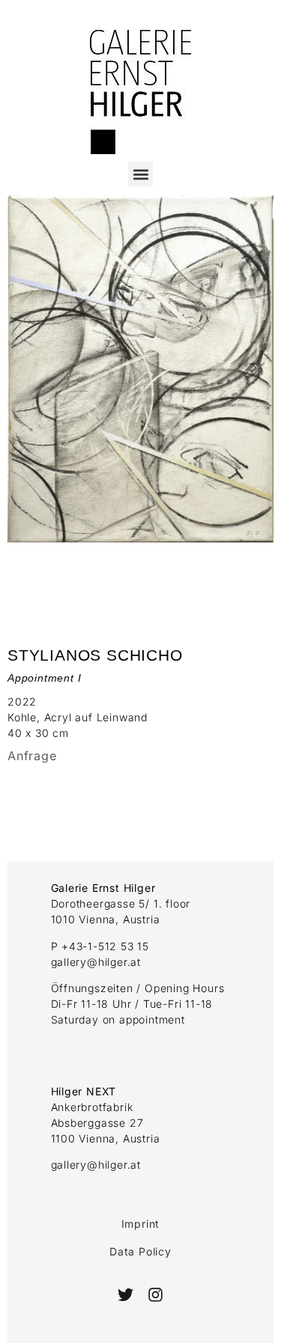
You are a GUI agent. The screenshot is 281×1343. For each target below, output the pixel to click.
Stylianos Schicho (95, 655)
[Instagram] (155, 1295)
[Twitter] (125, 1295)
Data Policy (140, 1251)
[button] (140, 174)
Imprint (140, 1223)
